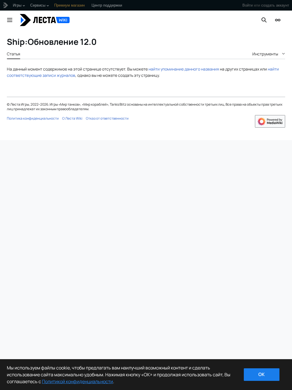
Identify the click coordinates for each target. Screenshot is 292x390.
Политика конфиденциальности (33, 118)
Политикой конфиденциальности (77, 381)
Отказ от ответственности (107, 118)
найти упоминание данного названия (184, 69)
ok (261, 374)
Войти (247, 5)
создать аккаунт (275, 5)
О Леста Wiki (72, 118)
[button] (9, 20)
